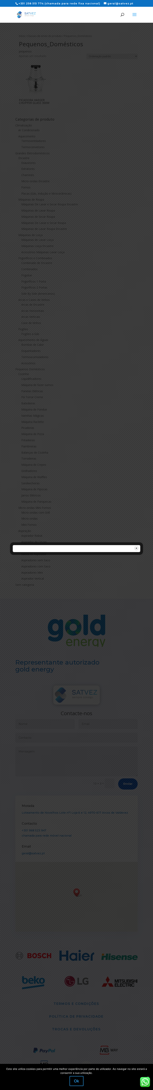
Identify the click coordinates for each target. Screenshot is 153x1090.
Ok (76, 1081)
